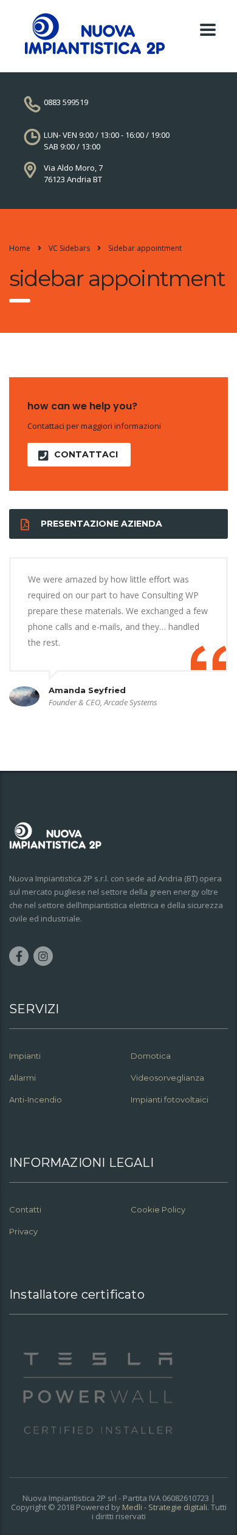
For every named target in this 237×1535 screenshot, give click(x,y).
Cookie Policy (158, 1209)
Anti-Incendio (35, 1099)
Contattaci (86, 454)
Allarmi (22, 1077)
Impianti (25, 1056)
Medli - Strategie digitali (164, 1507)
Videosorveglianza (167, 1077)
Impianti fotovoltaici (169, 1099)
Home (19, 248)
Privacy (24, 1231)
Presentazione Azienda (101, 523)
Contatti (25, 1209)
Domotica (151, 1056)
